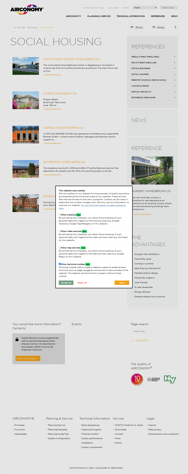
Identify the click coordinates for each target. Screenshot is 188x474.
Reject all (82, 283)
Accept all (66, 283)
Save (122, 283)
